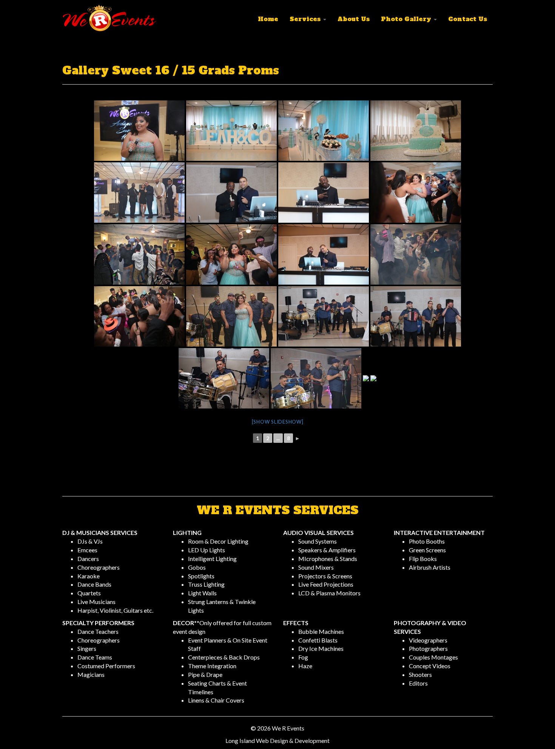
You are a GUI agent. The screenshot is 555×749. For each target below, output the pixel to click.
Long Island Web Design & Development (277, 740)
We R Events (288, 728)
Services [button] (306, 19)
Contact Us (467, 19)
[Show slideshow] (278, 422)
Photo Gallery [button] (407, 19)
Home (268, 19)
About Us (354, 19)
